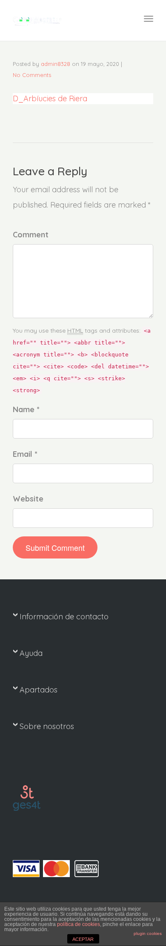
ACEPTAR (83, 939)
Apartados (38, 690)
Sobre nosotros (47, 726)
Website (28, 499)
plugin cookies (148, 933)
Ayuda (31, 653)
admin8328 (55, 63)
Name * (26, 409)
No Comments (32, 74)
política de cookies (78, 924)
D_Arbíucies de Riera (50, 98)
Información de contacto (64, 616)
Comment (31, 234)
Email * (25, 454)
